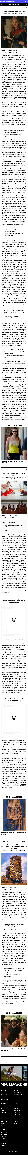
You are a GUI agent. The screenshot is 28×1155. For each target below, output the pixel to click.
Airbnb (14, 892)
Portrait (3, 1110)
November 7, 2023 (8, 976)
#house (14, 927)
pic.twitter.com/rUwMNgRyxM (11, 231)
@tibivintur (6, 924)
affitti (4, 1008)
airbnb (9, 1008)
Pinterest (4, 1143)
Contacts (4, 1094)
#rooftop (6, 927)
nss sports (17, 1108)
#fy (11, 926)
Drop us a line (18, 1123)
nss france (17, 1114)
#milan (5, 926)
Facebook (4, 1132)
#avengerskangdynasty (15, 134)
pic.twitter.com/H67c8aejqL (11, 353)
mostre (4, 792)
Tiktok (3, 1138)
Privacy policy (18, 1092)
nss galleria (17, 1112)
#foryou (14, 926)
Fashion (3, 1106)
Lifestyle (5, 50)
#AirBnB (6, 968)
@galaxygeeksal (8, 130)
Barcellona (11, 536)
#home (10, 927)
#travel (18, 926)
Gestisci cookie (18, 1094)
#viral (8, 926)
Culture (3, 1108)
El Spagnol (18, 654)
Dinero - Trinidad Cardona (10, 929)
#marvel (6, 132)
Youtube (3, 1145)
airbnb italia (17, 1008)
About (3, 1092)
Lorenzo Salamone (12, 52)
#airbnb (22, 924)
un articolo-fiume (16, 120)
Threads (3, 1141)
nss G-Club (17, 1110)
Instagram (4, 1134)
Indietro (5, 8)
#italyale (19, 927)
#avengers (6, 134)
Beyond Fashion (5, 1112)
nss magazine (18, 1106)
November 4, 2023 (8, 318)
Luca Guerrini (11, 517)
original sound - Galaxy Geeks (11, 136)
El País (7, 680)
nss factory (4, 1099)
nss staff (10, 889)
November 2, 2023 (8, 235)
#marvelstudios (15, 132)
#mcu (9, 132)
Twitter (3, 1136)
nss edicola (17, 1117)
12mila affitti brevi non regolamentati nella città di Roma (14, 899)
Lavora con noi (5, 1097)
